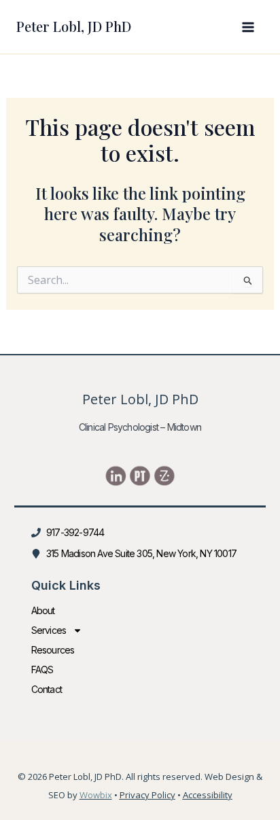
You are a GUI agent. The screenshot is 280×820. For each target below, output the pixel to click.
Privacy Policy (147, 795)
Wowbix (96, 795)
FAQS (42, 669)
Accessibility (207, 795)
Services (49, 630)
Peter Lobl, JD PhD (73, 26)
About (43, 610)
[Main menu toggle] (248, 27)
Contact (46, 689)
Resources (53, 650)
